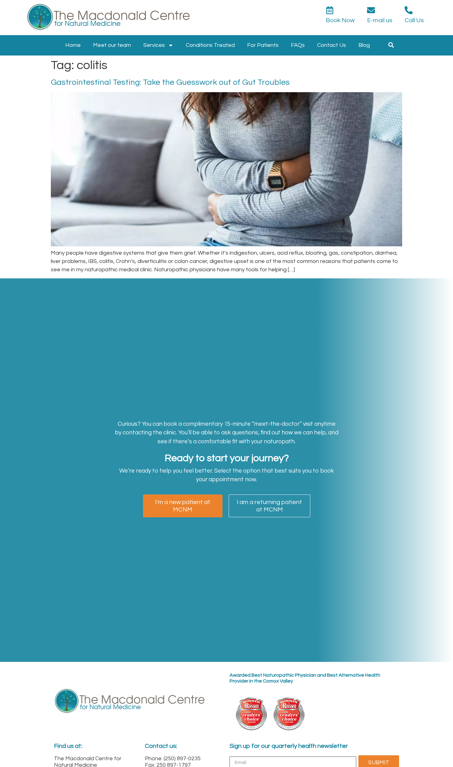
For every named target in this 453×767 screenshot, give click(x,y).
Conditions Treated (210, 45)
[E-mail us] (371, 10)
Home (73, 45)
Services (154, 45)
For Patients (263, 45)
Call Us (414, 20)
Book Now (340, 20)
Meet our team (112, 45)
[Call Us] (409, 10)
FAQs (298, 45)
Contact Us (331, 45)
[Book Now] (330, 10)
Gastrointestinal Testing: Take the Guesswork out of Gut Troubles (170, 82)
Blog (364, 45)
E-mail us (379, 20)
